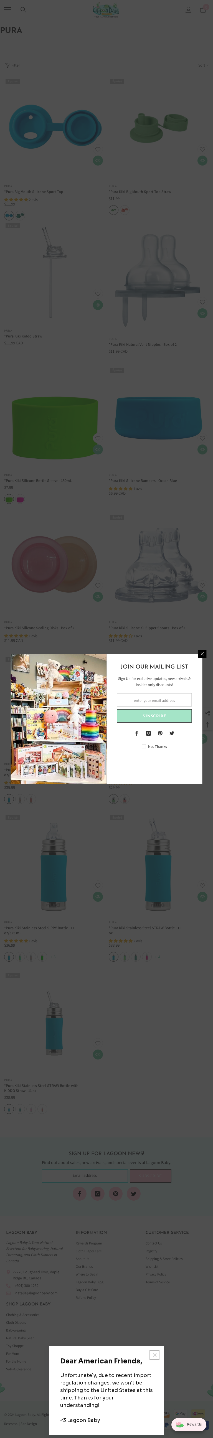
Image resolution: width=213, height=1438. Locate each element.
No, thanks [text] (157, 746)
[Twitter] (172, 733)
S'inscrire (154, 716)
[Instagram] (148, 733)
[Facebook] (137, 733)
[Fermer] (202, 654)
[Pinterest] (160, 733)
